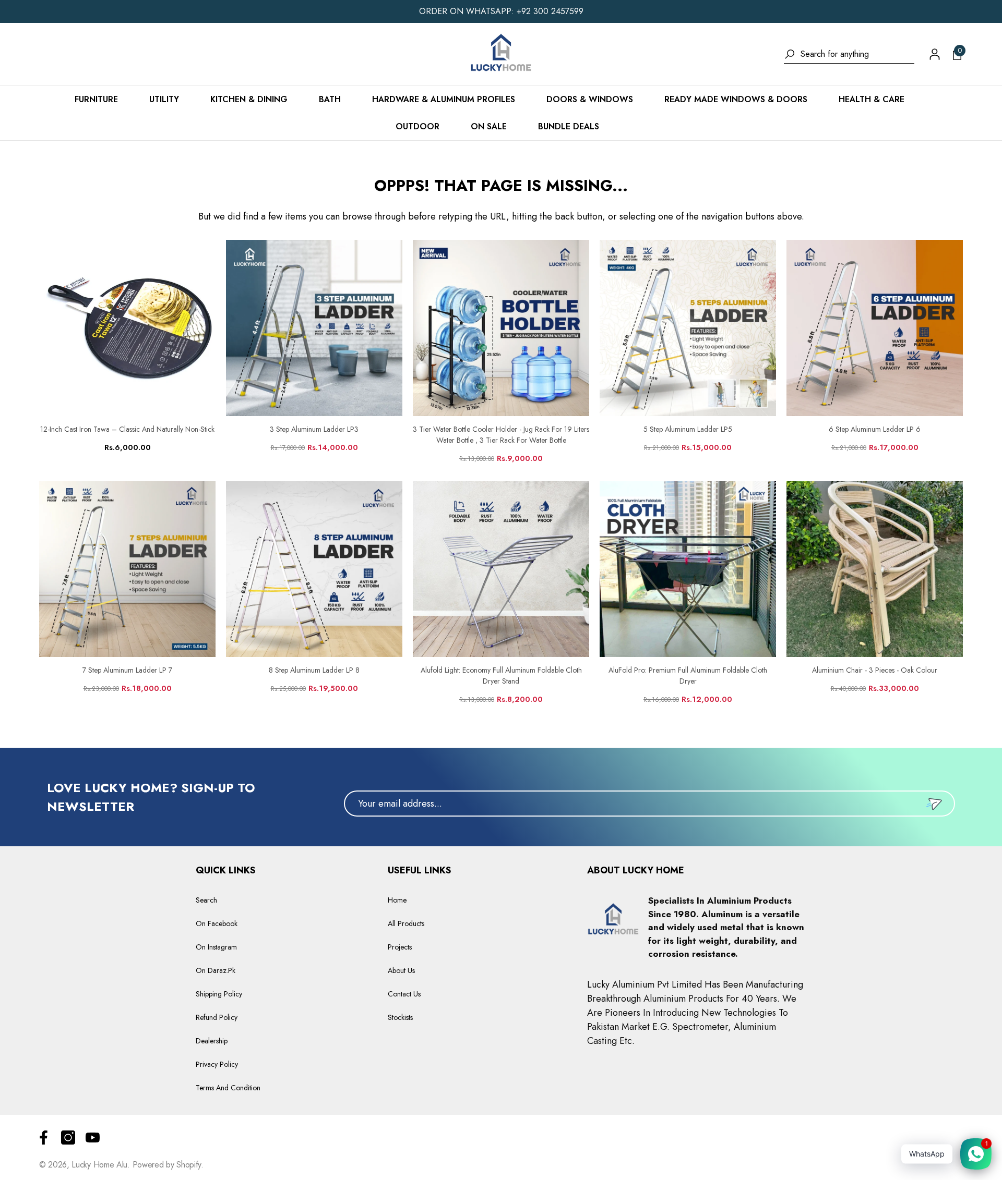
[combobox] (857, 54)
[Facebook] (43, 1137)
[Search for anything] (849, 54)
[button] (957, 54)
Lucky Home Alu (99, 1165)
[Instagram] (68, 1137)
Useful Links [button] (419, 870)
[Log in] (934, 54)
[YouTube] (92, 1137)
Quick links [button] (226, 870)
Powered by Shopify (167, 1165)
